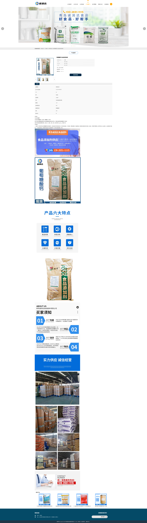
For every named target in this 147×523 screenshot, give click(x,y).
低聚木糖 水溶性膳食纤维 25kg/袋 (101, 506)
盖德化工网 (87, 521)
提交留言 (103, 516)
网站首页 (42, 48)
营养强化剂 (51, 48)
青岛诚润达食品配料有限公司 (70, 521)
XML (76, 521)
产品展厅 (46, 48)
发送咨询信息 (75, 74)
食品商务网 (83, 521)
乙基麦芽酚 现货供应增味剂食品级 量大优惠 (63, 506)
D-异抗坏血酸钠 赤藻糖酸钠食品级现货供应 (44, 506)
